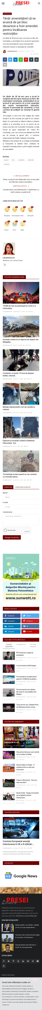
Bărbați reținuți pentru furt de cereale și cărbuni (19, 408)
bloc (13, 160)
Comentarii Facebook (23, 487)
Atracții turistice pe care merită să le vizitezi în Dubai (27, 753)
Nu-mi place (15, 216)
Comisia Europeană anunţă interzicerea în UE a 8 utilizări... (18, 843)
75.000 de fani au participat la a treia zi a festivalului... (19, 307)
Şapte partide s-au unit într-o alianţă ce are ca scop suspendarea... (27, 926)
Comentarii (8, 487)
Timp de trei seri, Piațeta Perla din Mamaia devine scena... (27, 706)
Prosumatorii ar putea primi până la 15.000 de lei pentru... (27, 678)
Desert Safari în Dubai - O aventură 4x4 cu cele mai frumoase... (25, 767)
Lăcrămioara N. (12, 51)
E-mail (5, 502)
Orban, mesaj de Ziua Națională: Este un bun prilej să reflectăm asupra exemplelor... (21, 180)
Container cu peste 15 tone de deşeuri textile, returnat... (18, 374)
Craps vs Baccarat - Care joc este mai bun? (26, 781)
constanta (21, 160)
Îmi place (7, 216)
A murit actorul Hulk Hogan (26, 665)
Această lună (21, 644)
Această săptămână (9, 645)
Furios (6, 230)
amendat (31, 160)
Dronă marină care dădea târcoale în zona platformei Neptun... (26, 692)
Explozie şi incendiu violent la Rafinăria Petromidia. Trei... (18, 442)
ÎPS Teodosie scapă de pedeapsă (24, 654)
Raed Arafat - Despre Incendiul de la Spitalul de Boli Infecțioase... (27, 795)
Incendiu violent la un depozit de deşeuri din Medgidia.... (21, 340)
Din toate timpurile (33, 645)
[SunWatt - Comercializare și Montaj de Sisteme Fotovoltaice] (21, 577)
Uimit (22, 230)
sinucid (6, 160)
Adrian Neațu (8, 745)
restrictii (6, 164)
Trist (14, 230)
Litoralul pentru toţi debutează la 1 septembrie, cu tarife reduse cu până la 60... (21, 191)
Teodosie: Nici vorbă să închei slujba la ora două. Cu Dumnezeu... (27, 936)
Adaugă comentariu (12, 537)
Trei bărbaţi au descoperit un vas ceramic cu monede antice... (20, 475)
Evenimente (7, 14)
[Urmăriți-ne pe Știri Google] (21, 875)
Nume (5, 493)
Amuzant (30, 216)
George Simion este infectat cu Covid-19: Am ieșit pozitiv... (25, 946)
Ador (22, 216)
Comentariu (7, 512)
